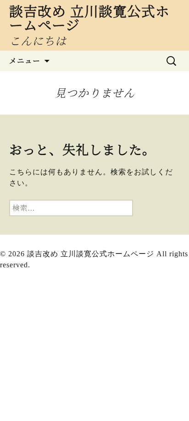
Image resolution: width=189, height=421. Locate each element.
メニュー (24, 61)
